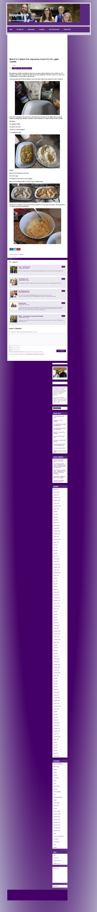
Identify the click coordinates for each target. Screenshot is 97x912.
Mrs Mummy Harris (24, 291)
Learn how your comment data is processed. (35, 354)
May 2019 (55, 684)
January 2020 (56, 661)
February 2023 (56, 558)
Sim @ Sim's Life (23, 279)
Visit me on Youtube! (54, 29)
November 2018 (56, 700)
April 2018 (55, 717)
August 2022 (56, 575)
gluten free (18, 68)
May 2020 (55, 650)
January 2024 (56, 528)
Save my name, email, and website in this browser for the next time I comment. (26, 351)
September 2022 (56, 572)
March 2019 (55, 689)
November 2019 (56, 667)
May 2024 (55, 517)
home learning (56, 802)
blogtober (55, 775)
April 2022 (55, 586)
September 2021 (56, 606)
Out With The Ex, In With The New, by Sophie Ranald (59, 466)
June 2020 (55, 647)
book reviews (56, 777)
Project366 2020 (56, 827)
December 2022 (56, 564)
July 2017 (55, 742)
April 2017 (55, 750)
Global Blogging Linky (57, 797)
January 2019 (56, 695)
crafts (54, 783)
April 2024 (55, 520)
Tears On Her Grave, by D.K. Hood (59, 437)
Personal (55, 808)
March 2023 (55, 556)
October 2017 (56, 734)
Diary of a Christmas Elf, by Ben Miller (59, 433)
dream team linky (57, 791)
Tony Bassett (56, 480)
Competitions (67, 29)
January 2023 (56, 561)
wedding (55, 847)
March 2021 (55, 622)
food (54, 794)
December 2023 (56, 531)
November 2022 (56, 567)
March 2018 (55, 720)
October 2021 (56, 603)
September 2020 (56, 639)
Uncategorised (56, 841)
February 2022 (56, 592)
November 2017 (56, 731)
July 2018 (55, 711)
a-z (13, 68)
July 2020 (55, 645)
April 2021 (55, 620)
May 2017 (55, 747)
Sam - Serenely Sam (24, 267)
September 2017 (56, 736)
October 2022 (56, 570)
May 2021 (55, 617)
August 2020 (56, 642)
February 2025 (56, 492)
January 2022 (56, 595)
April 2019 (55, 686)
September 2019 (56, 672)
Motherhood (56, 805)
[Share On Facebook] (11, 249)
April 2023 (55, 553)
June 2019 (55, 681)
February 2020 (56, 659)
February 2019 (56, 692)
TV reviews (41, 29)
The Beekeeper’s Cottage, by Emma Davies (59, 472)
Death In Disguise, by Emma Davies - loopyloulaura (59, 471)
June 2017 (55, 745)
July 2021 (55, 611)
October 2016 (56, 756)
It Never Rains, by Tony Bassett (58, 481)
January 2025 (56, 495)
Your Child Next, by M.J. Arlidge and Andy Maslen (59, 425)
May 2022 (55, 583)
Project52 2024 (56, 830)
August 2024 (56, 508)
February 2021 (56, 625)
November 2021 (56, 600)
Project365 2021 (56, 819)
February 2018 (56, 722)
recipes (23, 68)
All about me (20, 29)
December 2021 (56, 597)
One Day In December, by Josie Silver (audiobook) (59, 429)
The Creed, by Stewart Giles (59, 448)
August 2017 (56, 739)
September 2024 (56, 506)
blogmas (55, 772)
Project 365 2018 (56, 814)
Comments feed (56, 860)
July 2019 (55, 678)
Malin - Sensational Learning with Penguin (31, 316)
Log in (54, 855)
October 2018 (56, 703)
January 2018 (56, 725)
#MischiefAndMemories (58, 764)
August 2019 (56, 675)
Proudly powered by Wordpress (62, 900)
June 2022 (55, 581)
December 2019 (56, 664)
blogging (55, 769)
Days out (55, 789)
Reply (63, 266)
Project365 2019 (56, 816)
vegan (54, 844)
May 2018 (55, 714)
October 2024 (56, 503)
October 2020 (56, 636)
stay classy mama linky (58, 836)
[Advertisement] (37, 47)
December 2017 (56, 728)
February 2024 (56, 525)
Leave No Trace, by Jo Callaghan (57, 421)
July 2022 (55, 578)
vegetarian (29, 68)
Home (10, 29)
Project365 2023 (56, 825)
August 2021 (56, 608)
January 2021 (56, 628)
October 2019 (56, 670)
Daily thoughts (56, 786)
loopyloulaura (19, 15)
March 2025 (55, 489)
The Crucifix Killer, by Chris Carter (58, 417)
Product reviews (56, 811)
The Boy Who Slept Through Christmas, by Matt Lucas (59, 445)
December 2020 (56, 631)
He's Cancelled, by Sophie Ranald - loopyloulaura (58, 464)
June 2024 (55, 514)
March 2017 (55, 753)
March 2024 (55, 522)
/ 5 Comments (21, 254)
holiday (54, 800)
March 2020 (55, 656)
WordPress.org (56, 863)
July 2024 (55, 511)
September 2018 (56, 706)
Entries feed (56, 857)
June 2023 (55, 547)
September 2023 (56, 539)
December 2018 (56, 697)
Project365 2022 (56, 822)
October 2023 (56, 536)
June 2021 (55, 614)
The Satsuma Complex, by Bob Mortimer (59, 441)
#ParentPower (56, 766)
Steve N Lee (55, 459)
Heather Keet (22, 303)
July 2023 (55, 545)
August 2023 (56, 542)
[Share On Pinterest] (18, 249)
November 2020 (56, 634)
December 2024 (56, 497)
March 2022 (55, 589)
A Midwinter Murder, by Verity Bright (59, 451)
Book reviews (31, 29)
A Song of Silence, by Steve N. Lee (58, 460)
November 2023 (56, 533)
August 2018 (56, 709)
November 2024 (56, 500)
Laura (14, 65)
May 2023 (55, 550)
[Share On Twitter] (15, 249)
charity (54, 780)
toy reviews (55, 839)
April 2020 (55, 653)
